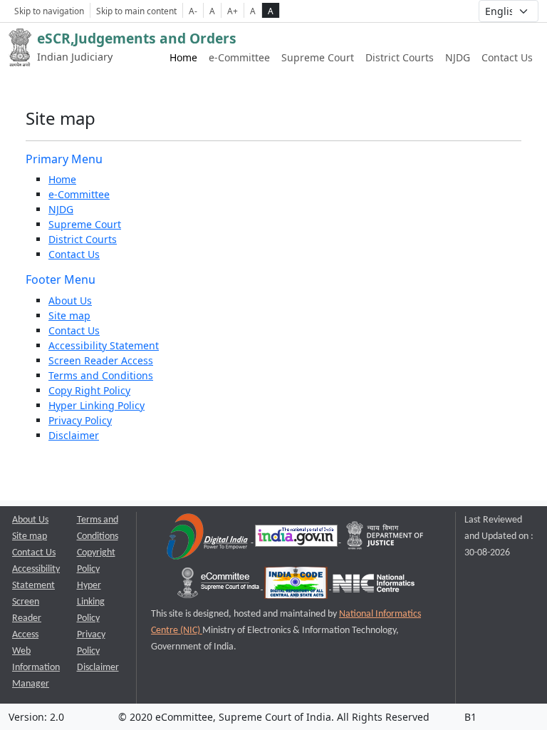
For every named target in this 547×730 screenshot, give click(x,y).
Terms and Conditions (100, 375)
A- (193, 10)
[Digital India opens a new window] (208, 539)
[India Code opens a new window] (297, 586)
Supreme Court (317, 57)
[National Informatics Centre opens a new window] (373, 586)
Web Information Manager (36, 668)
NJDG (457, 57)
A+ (232, 10)
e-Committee (239, 57)
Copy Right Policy (89, 390)
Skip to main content (136, 10)
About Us (70, 300)
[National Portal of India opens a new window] (297, 539)
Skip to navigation (49, 10)
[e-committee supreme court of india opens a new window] (219, 586)
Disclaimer (73, 435)
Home (183, 57)
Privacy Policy (80, 420)
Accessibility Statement (103, 345)
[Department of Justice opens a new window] (385, 539)
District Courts (399, 57)
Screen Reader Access (100, 360)
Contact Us (507, 57)
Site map (69, 315)
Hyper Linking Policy (96, 405)
